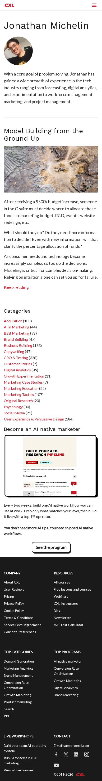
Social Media (14, 413)
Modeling (13, 270)
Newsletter (62, 618)
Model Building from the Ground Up (43, 134)
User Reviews (14, 589)
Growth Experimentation (24, 376)
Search (9, 709)
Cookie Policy (14, 611)
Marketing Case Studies (23, 382)
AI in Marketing (16, 327)
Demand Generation (19, 661)
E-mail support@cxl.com (71, 745)
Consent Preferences (20, 632)
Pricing (9, 596)
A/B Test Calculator (68, 625)
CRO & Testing (16, 357)
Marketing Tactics (19, 394)
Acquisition (13, 321)
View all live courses (18, 770)
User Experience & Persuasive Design (34, 419)
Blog (57, 611)
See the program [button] (51, 547)
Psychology (13, 406)
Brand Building (16, 339)
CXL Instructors (66, 603)
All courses (62, 582)
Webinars (61, 596)
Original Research (18, 400)
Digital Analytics (17, 370)
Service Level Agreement (22, 625)
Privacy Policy (14, 603)
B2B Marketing (16, 333)
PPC (7, 716)
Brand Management (18, 675)
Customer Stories (18, 363)
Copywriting (14, 351)
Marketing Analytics (18, 668)
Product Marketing (18, 702)
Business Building (18, 345)
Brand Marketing (66, 695)
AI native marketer (68, 661)
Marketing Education (21, 388)
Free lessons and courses (72, 589)
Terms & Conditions (18, 618)
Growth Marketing (17, 695)
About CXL (12, 582)
